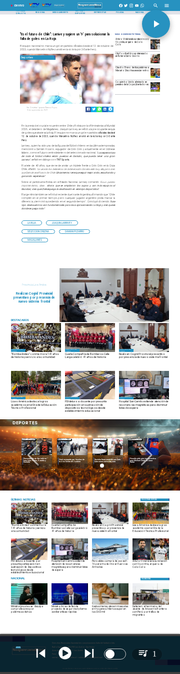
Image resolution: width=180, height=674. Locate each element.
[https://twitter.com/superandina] (126, 8)
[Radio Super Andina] (155, 8)
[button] (32, 222)
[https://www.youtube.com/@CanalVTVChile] (136, 8)
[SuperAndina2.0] (90, 8)
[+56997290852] (142, 8)
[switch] (115, 654)
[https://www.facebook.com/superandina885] (120, 8)
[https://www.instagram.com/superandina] (131, 8)
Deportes (29, 439)
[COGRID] (115, 322)
